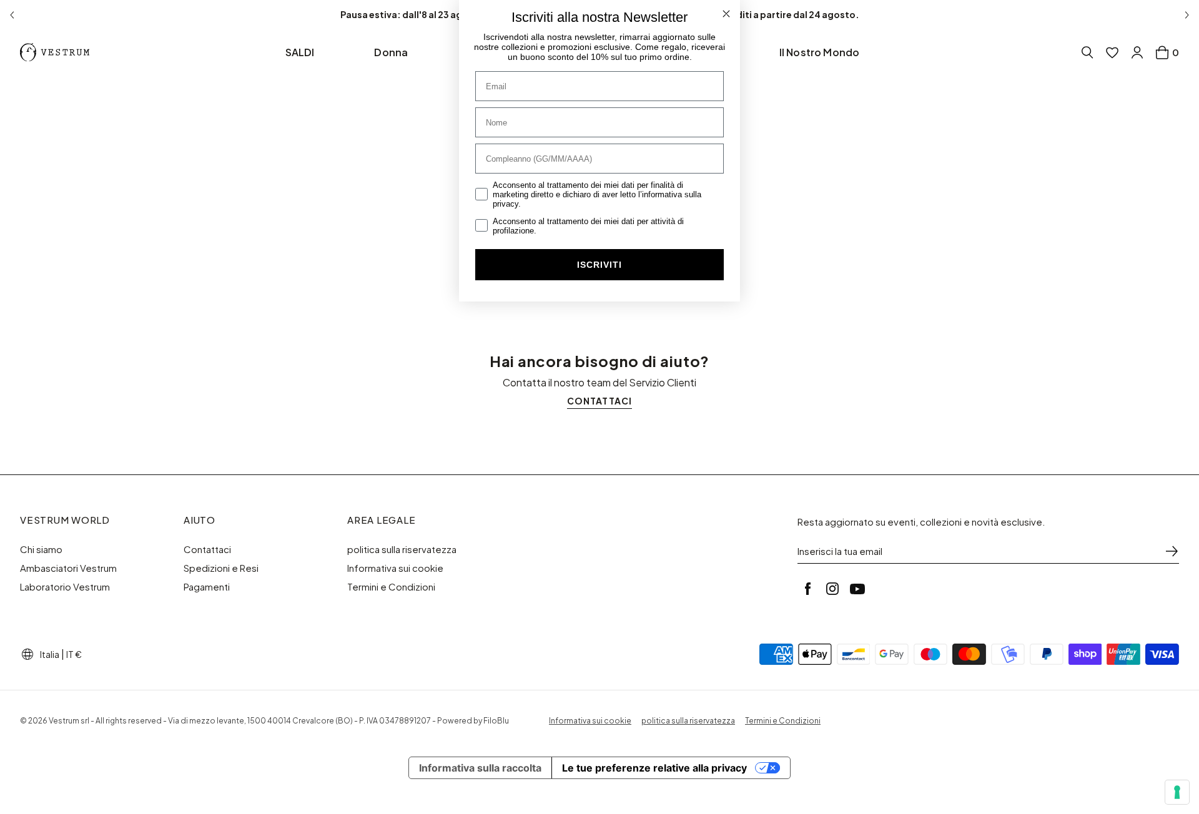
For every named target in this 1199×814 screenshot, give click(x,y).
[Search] (1087, 52)
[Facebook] (807, 589)
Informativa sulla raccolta (480, 768)
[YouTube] (857, 589)
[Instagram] (832, 589)
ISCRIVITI (599, 265)
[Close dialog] (726, 13)
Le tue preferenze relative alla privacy (654, 768)
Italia (49, 654)
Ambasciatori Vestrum (68, 568)
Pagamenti (207, 587)
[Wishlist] (1112, 52)
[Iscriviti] (1171, 551)
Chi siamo (41, 549)
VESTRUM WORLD (65, 520)
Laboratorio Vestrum (65, 587)
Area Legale (381, 520)
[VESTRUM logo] (57, 52)
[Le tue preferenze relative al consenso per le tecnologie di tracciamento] (1177, 792)
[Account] (1137, 52)
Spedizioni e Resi (221, 568)
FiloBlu (496, 720)
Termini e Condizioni (391, 587)
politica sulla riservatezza (401, 549)
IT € (74, 654)
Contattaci (207, 549)
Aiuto (199, 520)
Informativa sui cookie (395, 568)
